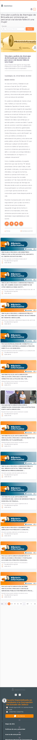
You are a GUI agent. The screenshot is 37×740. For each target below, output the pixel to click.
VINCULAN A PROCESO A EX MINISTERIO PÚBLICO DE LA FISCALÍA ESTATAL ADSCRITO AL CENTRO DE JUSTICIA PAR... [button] (17, 254)
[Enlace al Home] (32, 9)
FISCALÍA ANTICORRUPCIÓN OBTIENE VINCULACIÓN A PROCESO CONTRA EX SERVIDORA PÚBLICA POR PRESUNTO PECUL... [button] (17, 589)
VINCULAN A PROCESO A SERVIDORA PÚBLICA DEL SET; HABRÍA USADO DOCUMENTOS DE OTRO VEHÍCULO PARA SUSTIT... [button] (17, 285)
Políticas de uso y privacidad (15, 729)
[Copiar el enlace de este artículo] (7, 224)
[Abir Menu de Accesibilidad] (4, 700)
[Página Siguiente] (31, 603)
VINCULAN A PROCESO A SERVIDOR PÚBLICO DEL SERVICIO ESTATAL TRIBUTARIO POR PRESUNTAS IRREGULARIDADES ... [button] (17, 468)
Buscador (4, 26)
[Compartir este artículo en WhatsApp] (21, 224)
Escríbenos (21, 716)
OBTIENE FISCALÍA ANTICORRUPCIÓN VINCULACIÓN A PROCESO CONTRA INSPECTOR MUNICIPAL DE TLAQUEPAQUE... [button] (18, 438)
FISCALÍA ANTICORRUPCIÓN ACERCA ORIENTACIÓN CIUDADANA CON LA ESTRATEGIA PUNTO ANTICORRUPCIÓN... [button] (18, 407)
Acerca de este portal (13, 734)
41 (27, 604)
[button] (19, 720)
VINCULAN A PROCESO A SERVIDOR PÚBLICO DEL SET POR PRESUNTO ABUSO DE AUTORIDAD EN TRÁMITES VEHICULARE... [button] (18, 315)
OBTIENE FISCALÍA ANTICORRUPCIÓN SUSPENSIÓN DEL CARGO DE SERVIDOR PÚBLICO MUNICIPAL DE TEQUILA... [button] (18, 499)
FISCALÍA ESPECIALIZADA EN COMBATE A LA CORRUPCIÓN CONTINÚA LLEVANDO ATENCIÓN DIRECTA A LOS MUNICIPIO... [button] (17, 346)
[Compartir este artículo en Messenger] (16, 224)
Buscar (30, 29)
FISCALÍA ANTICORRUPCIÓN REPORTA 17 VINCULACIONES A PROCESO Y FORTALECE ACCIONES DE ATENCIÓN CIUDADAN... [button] (16, 558)
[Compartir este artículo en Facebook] (12, 224)
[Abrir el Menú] (34, 9)
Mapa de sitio (10, 724)
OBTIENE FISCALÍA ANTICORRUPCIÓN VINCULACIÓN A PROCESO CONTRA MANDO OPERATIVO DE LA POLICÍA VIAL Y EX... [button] (16, 377)
